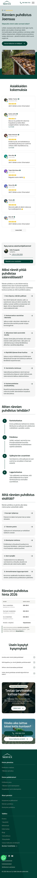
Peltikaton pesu (7, 782)
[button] (33, 3)
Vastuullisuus (6, 836)
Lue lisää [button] (11, 127)
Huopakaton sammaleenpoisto (11, 789)
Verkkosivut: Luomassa (8, 867)
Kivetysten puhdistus (8, 807)
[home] (7, 2)
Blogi (3, 832)
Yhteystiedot (6, 839)
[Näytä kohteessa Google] (5, 100)
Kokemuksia (5, 829)
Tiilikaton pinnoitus (8, 771)
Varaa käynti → (20, 631)
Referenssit (5, 826)
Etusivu (4, 819)
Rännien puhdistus (7, 804)
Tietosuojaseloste (7, 860)
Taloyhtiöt (5, 822)
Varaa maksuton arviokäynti (11, 843)
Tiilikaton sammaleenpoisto (10, 786)
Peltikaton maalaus (8, 767)
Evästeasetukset (7, 864)
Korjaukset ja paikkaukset (10, 800)
